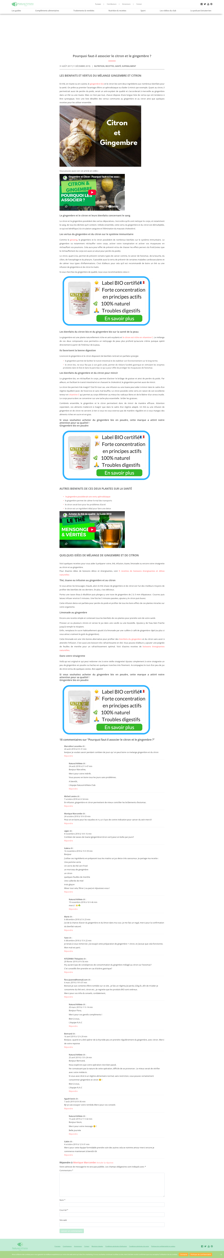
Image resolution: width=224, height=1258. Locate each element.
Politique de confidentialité (201, 1254)
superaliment (129, 66)
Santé (118, 66)
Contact (139, 4)
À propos (98, 4)
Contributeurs (111, 4)
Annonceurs (126, 4)
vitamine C (74, 394)
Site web (63, 1220)
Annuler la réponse (104, 1162)
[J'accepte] (221, 1254)
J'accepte (183, 1254)
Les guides (16, 10)
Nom (62, 1200)
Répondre (68, 756)
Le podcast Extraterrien (200, 10)
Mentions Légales (97, 1246)
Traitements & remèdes (83, 10)
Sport (143, 10)
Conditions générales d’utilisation (116, 1246)
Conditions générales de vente (139, 1246)
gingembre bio (97, 83)
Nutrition (99, 66)
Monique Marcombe (84, 1162)
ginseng (73, 239)
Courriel (64, 1210)
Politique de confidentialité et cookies (163, 1246)
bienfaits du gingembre (130, 639)
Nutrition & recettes (117, 10)
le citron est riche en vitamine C (138, 337)
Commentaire (66, 1170)
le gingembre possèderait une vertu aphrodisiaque (87, 496)
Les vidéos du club (168, 10)
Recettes (109, 66)
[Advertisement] (112, 31)
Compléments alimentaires (47, 10)
